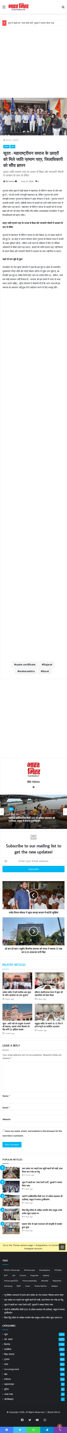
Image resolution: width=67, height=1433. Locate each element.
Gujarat (47, 664)
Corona (23, 1275)
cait (13, 1275)
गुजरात (15, 140)
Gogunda (34, 1275)
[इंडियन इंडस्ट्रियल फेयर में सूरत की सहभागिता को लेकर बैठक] (50, 980)
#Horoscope (29, 1270)
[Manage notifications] (59, 1426)
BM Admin (10, 181)
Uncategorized (11, 1369)
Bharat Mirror (54, 1412)
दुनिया (6, 1389)
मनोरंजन (7, 1379)
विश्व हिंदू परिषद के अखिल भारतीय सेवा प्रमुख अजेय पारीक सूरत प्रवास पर (33, 1317)
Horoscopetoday (29, 1281)
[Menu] (3, 8)
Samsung (8, 1286)
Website (6, 1119)
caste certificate (26, 664)
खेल (5, 1374)
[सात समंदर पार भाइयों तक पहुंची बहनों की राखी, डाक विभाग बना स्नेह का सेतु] (11, 1173)
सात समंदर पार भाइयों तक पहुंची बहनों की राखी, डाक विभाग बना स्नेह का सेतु (33, 1300)
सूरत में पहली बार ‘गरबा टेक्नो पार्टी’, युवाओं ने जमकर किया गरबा (31, 23)
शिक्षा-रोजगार (9, 1354)
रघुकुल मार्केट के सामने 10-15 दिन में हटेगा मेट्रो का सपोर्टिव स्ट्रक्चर (49, 1025)
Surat (45, 671)
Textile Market (40, 1286)
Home (8, 140)
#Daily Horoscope (12, 1270)
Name (6, 1096)
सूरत (12, 146)
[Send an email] (16, 181)
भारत (6, 1364)
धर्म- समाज (8, 1339)
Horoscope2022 (11, 1281)
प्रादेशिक (7, 1349)
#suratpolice (44, 1270)
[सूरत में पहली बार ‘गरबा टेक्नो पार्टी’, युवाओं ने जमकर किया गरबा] (11, 1186)
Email (6, 1107)
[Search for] (63, 8)
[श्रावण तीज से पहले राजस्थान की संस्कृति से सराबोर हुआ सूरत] (11, 1228)
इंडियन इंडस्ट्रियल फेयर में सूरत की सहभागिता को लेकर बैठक (49, 994)
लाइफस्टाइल (9, 1384)
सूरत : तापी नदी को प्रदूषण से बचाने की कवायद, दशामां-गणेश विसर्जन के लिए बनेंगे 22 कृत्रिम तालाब (16, 1026)
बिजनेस (7, 1344)
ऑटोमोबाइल (8, 1399)
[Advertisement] (33, 59)
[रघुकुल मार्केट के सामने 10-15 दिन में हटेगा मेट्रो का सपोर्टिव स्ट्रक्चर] (50, 1012)
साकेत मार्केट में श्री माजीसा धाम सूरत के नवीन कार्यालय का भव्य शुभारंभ (16, 994)
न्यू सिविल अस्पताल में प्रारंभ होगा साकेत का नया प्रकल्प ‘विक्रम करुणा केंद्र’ (34, 1295)
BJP (6, 1275)
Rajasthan (57, 1281)
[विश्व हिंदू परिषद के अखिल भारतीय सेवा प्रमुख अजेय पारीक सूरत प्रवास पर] (11, 1214)
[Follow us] (62, 1246)
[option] (33, 812)
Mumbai (44, 1281)
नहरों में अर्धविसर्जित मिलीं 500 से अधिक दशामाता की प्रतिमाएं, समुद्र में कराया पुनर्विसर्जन (32, 819)
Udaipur (54, 1286)
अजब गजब (8, 1394)
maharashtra (27, 671)
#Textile (58, 1270)
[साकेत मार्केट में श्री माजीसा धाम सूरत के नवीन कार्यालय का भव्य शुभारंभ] (17, 980)
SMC (19, 1286)
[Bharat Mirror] (18, 7)
